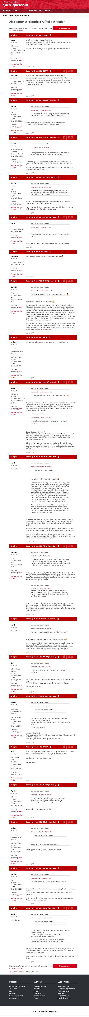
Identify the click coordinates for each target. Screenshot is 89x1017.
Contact (36, 998)
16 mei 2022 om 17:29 (46, 628)
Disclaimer (37, 989)
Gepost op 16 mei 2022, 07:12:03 (37, 217)
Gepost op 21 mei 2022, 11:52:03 (37, 822)
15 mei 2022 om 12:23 (47, 147)
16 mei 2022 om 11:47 (46, 417)
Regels (16, 16)
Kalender (12, 993)
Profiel (47, 11)
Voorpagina (7, 11)
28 (18, 30)
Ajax (16, 42)
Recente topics (8, 16)
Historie (33, 22)
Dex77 (13, 223)
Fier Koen (14, 106)
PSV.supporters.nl (64, 991)
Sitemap (61, 993)
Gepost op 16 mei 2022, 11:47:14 (36, 337)
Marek (13, 463)
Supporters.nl (64, 982)
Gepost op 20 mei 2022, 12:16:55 (37, 696)
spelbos (13, 342)
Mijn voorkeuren (63, 996)
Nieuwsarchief (14, 998)
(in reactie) (52, 100)
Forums (23, 11)
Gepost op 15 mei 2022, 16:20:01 (37, 137)
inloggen (6, 2)
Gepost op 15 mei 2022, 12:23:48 (37, 100)
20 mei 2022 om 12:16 (46, 794)
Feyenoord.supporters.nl (66, 989)
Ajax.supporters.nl (64, 986)
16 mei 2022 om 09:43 (46, 466)
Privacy (36, 991)
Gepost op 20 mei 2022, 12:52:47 (37, 747)
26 (14, 30)
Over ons (38, 982)
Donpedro (14, 76)
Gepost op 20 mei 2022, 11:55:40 (37, 657)
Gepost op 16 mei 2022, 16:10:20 (37, 457)
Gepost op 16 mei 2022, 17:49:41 (36, 619)
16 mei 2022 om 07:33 (47, 291)
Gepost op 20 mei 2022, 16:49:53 (37, 785)
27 (15, 30)
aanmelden (14, 2)
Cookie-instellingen (64, 998)
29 (20, 30)
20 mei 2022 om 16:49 (47, 832)
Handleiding (24, 16)
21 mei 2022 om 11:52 (46, 878)
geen (20, 60)
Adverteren (37, 993)
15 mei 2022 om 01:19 (45, 110)
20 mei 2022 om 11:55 (44, 706)
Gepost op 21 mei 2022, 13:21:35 (36, 908)
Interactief (33, 11)
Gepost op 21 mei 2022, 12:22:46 (37, 868)
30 (22, 30)
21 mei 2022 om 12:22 (47, 918)
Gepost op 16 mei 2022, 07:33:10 (37, 252)
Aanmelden (13, 986)
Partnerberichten (39, 996)
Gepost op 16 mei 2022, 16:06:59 (37, 382)
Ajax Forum (17, 22)
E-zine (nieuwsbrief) (16, 996)
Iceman (13, 40)
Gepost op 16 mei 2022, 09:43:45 (37, 281)
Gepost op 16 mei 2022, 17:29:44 (36, 546)
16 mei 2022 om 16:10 (45, 556)
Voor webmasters (40, 986)
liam (12, 663)
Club (40, 11)
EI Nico (13, 144)
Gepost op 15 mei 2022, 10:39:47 (37, 71)
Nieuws (16, 11)
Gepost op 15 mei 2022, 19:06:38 (37, 177)
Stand (11, 991)
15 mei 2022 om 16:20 (45, 187)
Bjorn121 (14, 287)
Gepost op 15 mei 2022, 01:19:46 (36, 35)
